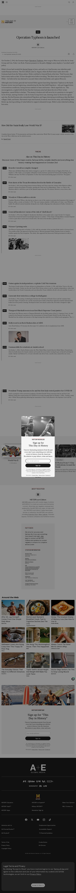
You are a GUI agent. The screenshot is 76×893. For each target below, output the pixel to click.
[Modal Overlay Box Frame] (38, 446)
